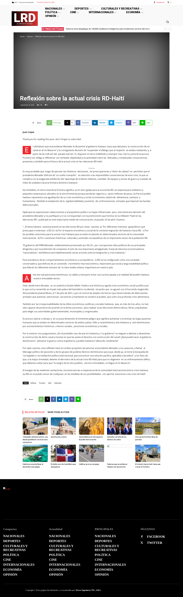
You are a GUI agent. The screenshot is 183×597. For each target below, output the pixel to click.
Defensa (33, 383)
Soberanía (57, 383)
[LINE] (78, 399)
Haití (49, 383)
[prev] (165, 29)
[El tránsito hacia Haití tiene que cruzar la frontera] (147, 453)
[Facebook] (154, 2)
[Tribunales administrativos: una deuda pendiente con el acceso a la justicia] (35, 426)
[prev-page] (24, 471)
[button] (167, 22)
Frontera (42, 383)
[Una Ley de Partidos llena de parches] (147, 426)
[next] (169, 29)
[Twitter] (141, 542)
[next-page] (28, 471)
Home (22, 36)
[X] (168, 2)
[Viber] (72, 399)
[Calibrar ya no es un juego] (91, 453)
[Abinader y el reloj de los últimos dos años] (119, 426)
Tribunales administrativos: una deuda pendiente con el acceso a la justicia (35, 439)
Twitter (154, 543)
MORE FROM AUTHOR (58, 412)
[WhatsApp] (41, 399)
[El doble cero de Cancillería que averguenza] (63, 453)
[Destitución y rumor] (63, 426)
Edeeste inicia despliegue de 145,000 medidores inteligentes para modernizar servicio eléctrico (108, 29)
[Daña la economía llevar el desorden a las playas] (35, 453)
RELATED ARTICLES (34, 412)
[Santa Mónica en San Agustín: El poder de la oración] (91, 426)
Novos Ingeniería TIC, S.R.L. (88, 590)
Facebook (160, 2)
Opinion (30, 36)
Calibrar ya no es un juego (89, 464)
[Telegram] (65, 399)
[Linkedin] (59, 399)
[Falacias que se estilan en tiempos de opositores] (119, 453)
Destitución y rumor (59, 437)
